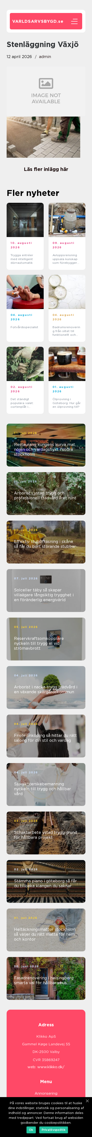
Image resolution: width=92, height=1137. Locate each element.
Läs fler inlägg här (46, 169)
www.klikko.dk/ (51, 1067)
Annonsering (46, 1093)
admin (45, 56)
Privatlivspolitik (54, 1130)
